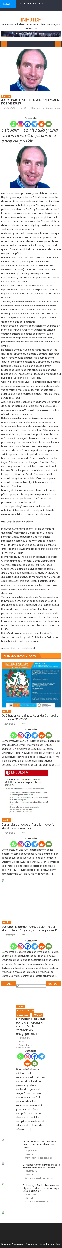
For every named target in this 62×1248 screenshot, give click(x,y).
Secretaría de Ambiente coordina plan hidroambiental (54, 984)
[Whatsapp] (13, 124)
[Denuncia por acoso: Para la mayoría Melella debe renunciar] (31, 793)
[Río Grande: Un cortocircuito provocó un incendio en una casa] (10, 1145)
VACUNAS (37, 1015)
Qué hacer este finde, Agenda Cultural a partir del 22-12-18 (30, 717)
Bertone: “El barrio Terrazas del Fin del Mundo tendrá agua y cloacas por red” (29, 928)
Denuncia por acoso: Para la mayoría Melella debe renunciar (28, 826)
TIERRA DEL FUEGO (25, 1010)
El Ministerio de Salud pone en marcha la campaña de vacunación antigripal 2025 (31, 1026)
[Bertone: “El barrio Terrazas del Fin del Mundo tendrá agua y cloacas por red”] (31, 899)
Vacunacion (23, 1015)
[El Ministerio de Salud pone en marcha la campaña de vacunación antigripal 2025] (31, 993)
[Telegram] (34, 124)
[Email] (48, 124)
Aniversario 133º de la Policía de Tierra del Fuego (11, 984)
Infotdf (8, 4)
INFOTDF (31, 19)
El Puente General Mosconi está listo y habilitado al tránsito (41, 1166)
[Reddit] (41, 124)
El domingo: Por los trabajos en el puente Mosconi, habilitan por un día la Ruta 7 (41, 1188)
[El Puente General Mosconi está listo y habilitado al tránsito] (10, 1168)
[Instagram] (20, 124)
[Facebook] (27, 124)
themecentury (53, 1244)
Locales (6, 96)
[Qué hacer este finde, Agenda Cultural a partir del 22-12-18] (31, 685)
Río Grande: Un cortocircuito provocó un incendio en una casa (39, 1144)
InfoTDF (23, 107)
